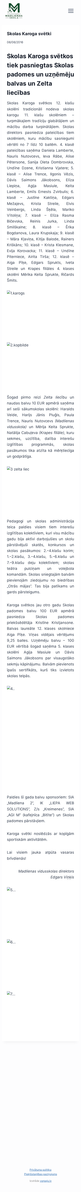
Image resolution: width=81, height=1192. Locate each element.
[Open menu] (71, 10)
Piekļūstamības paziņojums (40, 1174)
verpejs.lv (46, 1180)
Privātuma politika (40, 1169)
